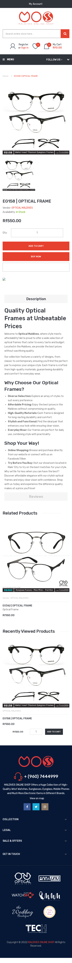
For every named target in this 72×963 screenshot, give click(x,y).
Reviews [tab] (36, 496)
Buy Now (36, 256)
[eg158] (19, 174)
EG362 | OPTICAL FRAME (17, 605)
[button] (6, 563)
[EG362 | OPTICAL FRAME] (36, 558)
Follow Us (53, 59)
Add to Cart (36, 246)
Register (23, 44)
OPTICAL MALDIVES (22, 207)
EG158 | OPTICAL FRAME (17, 718)
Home (5, 76)
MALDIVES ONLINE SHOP (41, 942)
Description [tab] (36, 299)
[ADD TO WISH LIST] (36, 267)
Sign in (24, 47)
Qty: (5, 232)
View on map (37, 798)
